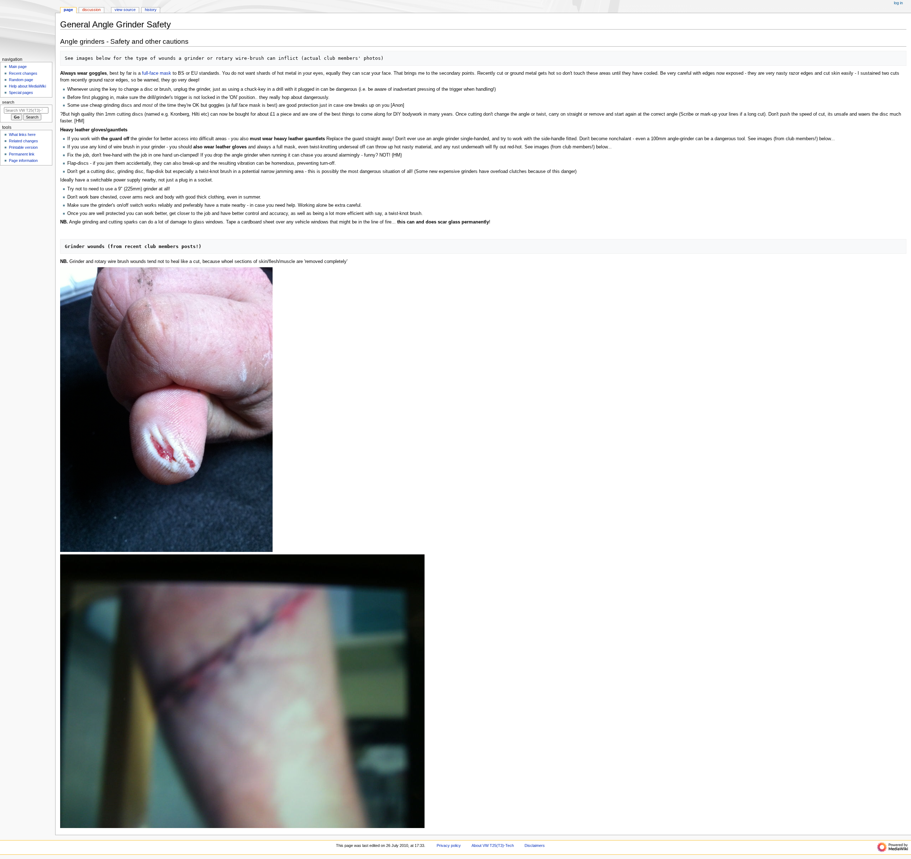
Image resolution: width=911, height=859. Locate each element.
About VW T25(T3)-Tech (493, 845)
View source (125, 9)
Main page (18, 66)
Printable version (23, 147)
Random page (21, 80)
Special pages (21, 92)
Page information (23, 160)
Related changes (23, 141)
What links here (22, 134)
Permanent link (22, 154)
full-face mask (156, 73)
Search (8, 102)
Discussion (91, 9)
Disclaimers (535, 845)
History (151, 9)
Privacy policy (449, 845)
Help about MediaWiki (27, 86)
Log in (898, 3)
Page (68, 9)
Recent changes (23, 73)
